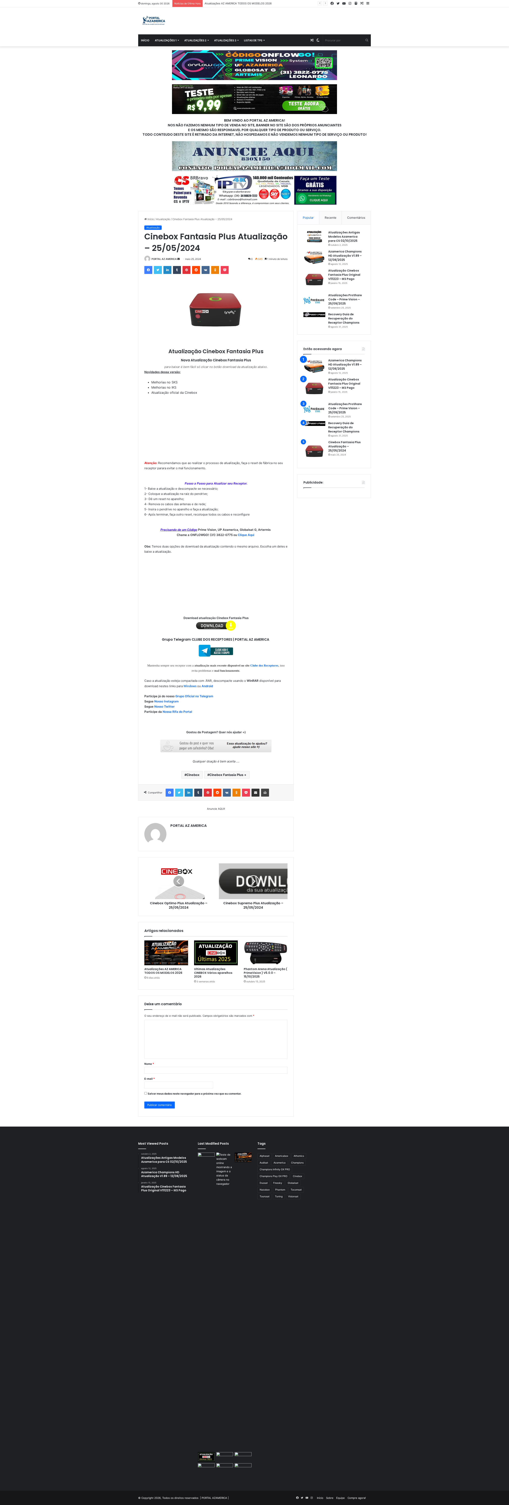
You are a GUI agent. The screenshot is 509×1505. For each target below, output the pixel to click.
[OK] (215, 270)
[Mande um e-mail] (178, 258)
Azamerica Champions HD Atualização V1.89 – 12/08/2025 (345, 256)
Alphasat (264, 1155)
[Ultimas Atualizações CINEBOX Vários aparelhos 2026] (216, 952)
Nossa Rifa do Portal (177, 712)
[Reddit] (196, 270)
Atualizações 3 (225, 40)
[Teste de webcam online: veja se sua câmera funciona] (224, 1302)
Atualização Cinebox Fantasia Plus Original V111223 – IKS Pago (344, 275)
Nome (149, 1063)
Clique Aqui (246, 535)
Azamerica (280, 1162)
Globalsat (293, 1182)
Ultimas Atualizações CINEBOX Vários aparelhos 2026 (238, 3)
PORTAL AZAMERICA (214, 1497)
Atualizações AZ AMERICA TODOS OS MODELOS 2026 (163, 971)
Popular (308, 218)
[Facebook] (148, 270)
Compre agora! (357, 1497)
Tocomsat (296, 1189)
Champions (297, 1162)
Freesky (277, 1182)
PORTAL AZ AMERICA (164, 258)
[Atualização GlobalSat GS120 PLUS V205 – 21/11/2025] (243, 1457)
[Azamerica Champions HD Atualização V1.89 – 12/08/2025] (314, 257)
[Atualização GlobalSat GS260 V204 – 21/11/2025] (243, 1468)
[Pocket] (225, 270)
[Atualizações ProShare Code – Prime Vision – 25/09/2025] (314, 300)
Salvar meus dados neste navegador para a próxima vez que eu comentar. (194, 1093)
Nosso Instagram (166, 701)
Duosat (264, 1182)
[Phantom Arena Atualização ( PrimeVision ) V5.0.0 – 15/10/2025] (266, 952)
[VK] (206, 270)
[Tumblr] (177, 270)
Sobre (329, 1497)
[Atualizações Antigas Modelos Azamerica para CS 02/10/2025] (314, 236)
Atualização (163, 219)
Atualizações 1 (166, 40)
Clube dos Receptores (264, 665)
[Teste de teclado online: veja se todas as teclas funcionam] (206, 1302)
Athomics (299, 1155)
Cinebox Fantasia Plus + (227, 775)
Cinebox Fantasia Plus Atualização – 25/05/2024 (344, 446)
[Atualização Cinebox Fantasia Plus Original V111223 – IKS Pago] (314, 279)
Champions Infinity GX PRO (275, 1169)
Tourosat (264, 1196)
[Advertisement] (216, 425)
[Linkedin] (167, 270)
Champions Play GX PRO (273, 1176)
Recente (330, 218)
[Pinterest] (186, 270)
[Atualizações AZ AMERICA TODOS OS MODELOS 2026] (166, 952)
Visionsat (293, 1196)
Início (145, 40)
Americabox (281, 1155)
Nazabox (265, 1189)
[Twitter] (158, 270)
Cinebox (193, 775)
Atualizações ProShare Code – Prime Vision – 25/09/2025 (345, 299)
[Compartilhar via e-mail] (255, 793)
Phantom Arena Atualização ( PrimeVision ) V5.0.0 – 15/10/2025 (265, 973)
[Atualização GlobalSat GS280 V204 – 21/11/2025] (224, 1468)
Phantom (280, 1189)
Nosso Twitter (164, 706)
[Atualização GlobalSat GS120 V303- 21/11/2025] (206, 1471)
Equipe (340, 1497)
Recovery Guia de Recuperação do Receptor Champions (343, 318)
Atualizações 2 (195, 40)
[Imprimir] (265, 793)
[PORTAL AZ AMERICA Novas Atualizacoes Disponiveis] (153, 20)
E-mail (149, 1078)
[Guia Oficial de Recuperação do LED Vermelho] (224, 1457)
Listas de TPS (253, 40)
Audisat (264, 1162)
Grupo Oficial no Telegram (194, 696)
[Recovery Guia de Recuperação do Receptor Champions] (314, 314)
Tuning (279, 1196)
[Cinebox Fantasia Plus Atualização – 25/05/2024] (314, 451)
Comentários (356, 218)
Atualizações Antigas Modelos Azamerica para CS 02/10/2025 (344, 236)
